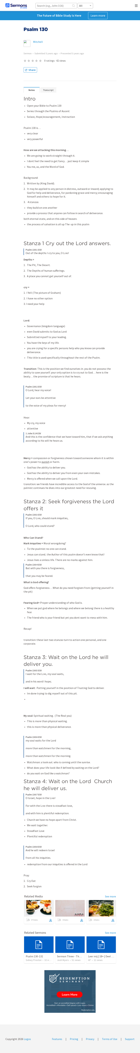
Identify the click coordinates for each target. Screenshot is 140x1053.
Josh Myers (63, 960)
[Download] (50, 920)
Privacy (90, 1039)
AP (89, 960)
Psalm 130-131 (34, 956)
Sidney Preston (33, 960)
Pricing (74, 1039)
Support (130, 1039)
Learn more (97, 15)
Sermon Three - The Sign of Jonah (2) (79, 956)
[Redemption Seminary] (70, 991)
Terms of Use (109, 1039)
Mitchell (38, 41)
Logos (27, 1039)
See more (110, 896)
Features (57, 1039)
